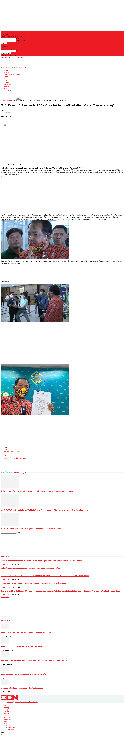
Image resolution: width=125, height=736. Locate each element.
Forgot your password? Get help (9, 45)
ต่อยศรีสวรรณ (8, 454)
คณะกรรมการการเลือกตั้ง (12, 451)
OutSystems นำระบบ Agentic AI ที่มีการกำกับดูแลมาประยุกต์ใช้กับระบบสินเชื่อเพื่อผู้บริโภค (33, 583)
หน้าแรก (3, 100)
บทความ (6, 81)
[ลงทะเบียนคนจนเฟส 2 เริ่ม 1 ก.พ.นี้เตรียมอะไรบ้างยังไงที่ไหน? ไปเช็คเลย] (5, 629)
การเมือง (6, 77)
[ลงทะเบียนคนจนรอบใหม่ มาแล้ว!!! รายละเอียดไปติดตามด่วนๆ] (5, 643)
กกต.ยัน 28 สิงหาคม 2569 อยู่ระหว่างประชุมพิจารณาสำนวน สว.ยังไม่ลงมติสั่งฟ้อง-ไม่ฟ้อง (31, 529)
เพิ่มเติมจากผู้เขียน (21, 472)
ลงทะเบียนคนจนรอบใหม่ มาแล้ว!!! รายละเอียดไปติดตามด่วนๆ (22, 646)
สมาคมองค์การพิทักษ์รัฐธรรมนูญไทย (15, 458)
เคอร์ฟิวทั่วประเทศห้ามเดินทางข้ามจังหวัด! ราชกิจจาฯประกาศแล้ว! (23, 674)
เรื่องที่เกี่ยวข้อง (6, 472)
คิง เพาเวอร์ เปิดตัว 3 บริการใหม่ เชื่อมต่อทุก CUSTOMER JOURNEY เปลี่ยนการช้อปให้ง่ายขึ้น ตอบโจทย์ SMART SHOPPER (45, 576)
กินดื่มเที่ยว (10, 95)
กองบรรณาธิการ (6, 112)
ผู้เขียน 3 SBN (5, 564)
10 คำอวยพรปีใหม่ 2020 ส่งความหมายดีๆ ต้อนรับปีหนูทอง (22, 688)
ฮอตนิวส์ (6, 72)
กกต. (5, 449)
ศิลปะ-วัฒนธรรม (12, 93)
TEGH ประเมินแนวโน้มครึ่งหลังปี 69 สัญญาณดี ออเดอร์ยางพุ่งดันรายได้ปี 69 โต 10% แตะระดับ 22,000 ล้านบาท (41, 560)
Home (6, 70)
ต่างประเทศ (7, 85)
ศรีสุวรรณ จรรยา (9, 456)
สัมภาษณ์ (7, 83)
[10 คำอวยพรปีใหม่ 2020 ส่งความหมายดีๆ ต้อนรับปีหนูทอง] (5, 684)
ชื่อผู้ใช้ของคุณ (20, 38)
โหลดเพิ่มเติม (5, 597)
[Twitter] (9, 119)
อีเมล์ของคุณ (20, 51)
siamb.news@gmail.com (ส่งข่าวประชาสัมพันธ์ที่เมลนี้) (22, 702)
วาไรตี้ (9, 91)
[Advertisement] (32, 62)
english (6, 87)
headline (8, 100)
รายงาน (6, 79)
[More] (16, 119)
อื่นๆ (5, 89)
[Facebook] (3, 119)
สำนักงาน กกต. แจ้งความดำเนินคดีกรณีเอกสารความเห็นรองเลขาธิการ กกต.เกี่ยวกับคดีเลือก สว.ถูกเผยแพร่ (37, 491)
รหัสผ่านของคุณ (21, 40)
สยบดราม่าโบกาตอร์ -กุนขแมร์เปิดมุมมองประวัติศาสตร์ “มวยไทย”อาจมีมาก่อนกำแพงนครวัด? (34, 660)
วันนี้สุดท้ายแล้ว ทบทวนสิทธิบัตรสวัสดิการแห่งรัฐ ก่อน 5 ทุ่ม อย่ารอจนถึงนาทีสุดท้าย (30, 568)
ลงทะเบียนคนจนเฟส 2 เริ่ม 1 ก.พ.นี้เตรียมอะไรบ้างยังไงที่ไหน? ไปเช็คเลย (26, 632)
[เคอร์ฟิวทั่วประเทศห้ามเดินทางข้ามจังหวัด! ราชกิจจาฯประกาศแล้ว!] (5, 670)
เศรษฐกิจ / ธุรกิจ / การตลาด (13, 74)
